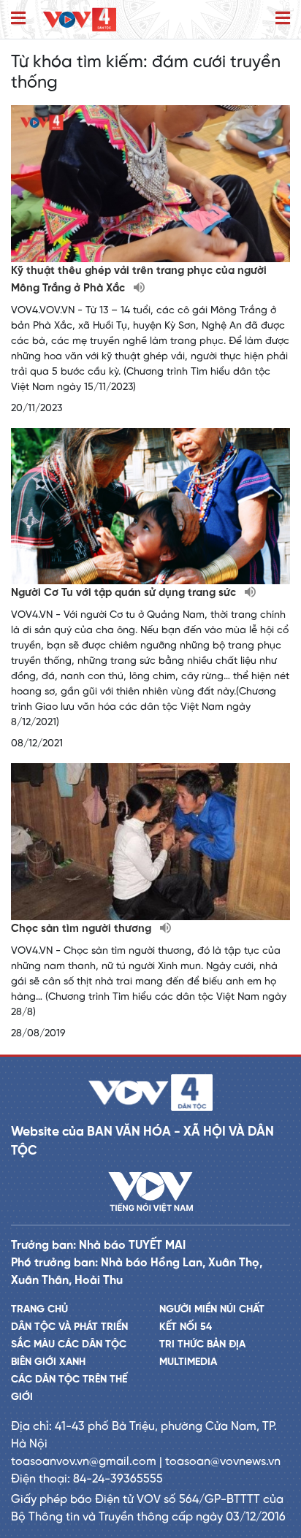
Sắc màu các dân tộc (68, 1344)
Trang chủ (39, 1309)
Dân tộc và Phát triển (69, 1327)
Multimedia (188, 1362)
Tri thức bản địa (202, 1344)
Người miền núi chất (211, 1309)
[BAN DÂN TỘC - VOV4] (79, 19)
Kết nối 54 (185, 1327)
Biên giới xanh (48, 1362)
